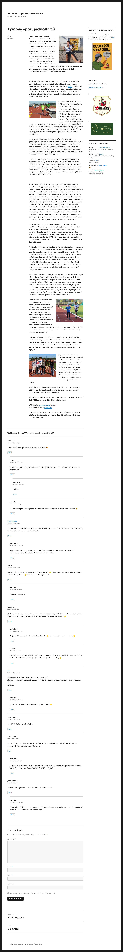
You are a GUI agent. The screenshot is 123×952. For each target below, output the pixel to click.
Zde (113, 38)
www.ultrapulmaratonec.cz (25, 13)
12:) (8, 670)
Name (10, 866)
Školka (97, 160)
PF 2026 (101, 154)
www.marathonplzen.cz (47, 405)
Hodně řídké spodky (104, 147)
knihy (70, 86)
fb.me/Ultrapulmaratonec (96, 87)
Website (10, 884)
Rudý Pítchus (12, 521)
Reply (10, 452)
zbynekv (9, 36)
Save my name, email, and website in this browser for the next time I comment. (32, 893)
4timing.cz (48, 407)
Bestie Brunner (103, 165)
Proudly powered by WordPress (33, 944)
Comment (11, 839)
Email (10, 875)
